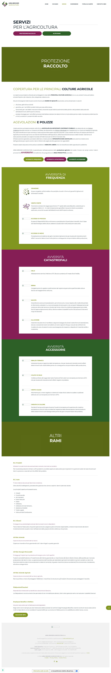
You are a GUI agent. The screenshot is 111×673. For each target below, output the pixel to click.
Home (46, 4)
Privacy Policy (54, 657)
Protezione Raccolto (27, 33)
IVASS (88, 653)
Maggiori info (20, 615)
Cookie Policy (62, 657)
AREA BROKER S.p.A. (68, 638)
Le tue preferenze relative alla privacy (62, 671)
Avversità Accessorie (77, 159)
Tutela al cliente (87, 4)
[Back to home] (11, 4)
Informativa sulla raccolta (41, 671)
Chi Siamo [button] (55, 4)
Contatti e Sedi (101, 4)
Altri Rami (56, 33)
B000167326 (60, 643)
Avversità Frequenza (34, 159)
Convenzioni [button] (74, 4)
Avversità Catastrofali (55, 159)
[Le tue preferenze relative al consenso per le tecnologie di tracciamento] (2, 670)
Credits (47, 657)
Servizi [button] (64, 4)
